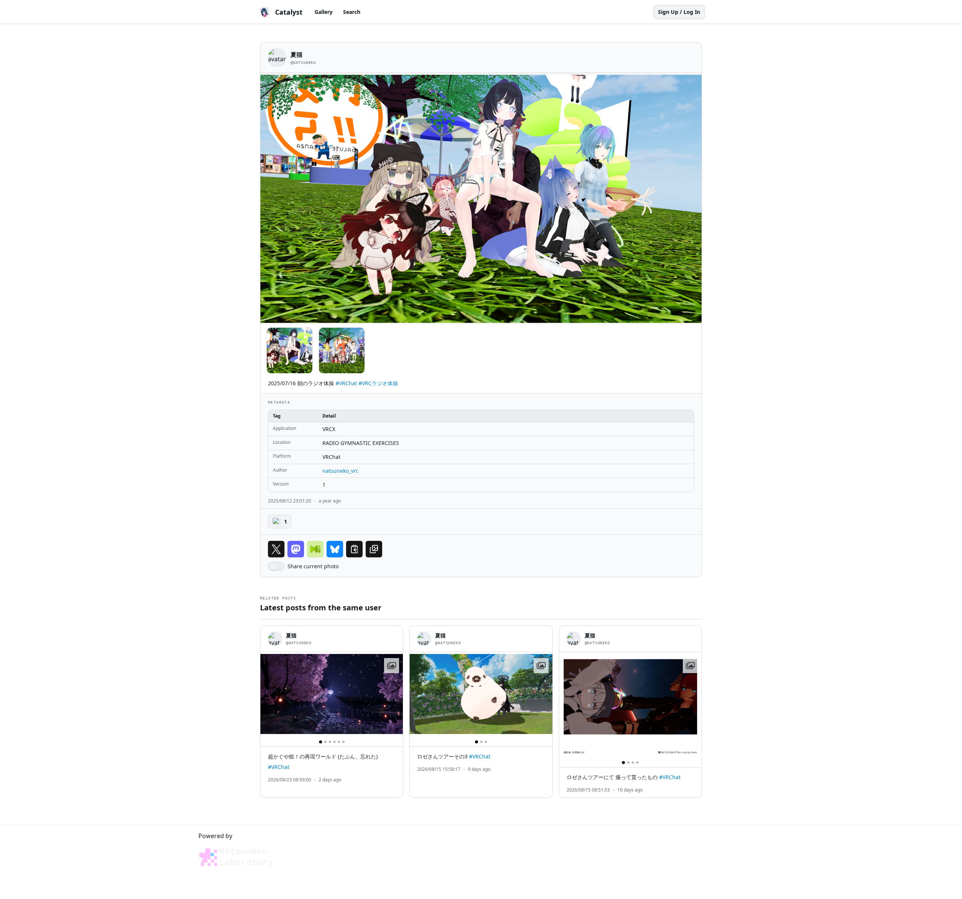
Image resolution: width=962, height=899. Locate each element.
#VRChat (346, 383)
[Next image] (394, 694)
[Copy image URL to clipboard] (374, 549)
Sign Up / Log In (679, 11)
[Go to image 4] (334, 742)
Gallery (324, 11)
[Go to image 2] (325, 742)
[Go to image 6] (343, 742)
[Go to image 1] (320, 741)
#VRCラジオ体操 (378, 383)
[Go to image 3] (330, 742)
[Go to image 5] (339, 742)
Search (351, 11)
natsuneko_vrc (340, 470)
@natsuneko (303, 63)
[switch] (276, 566)
